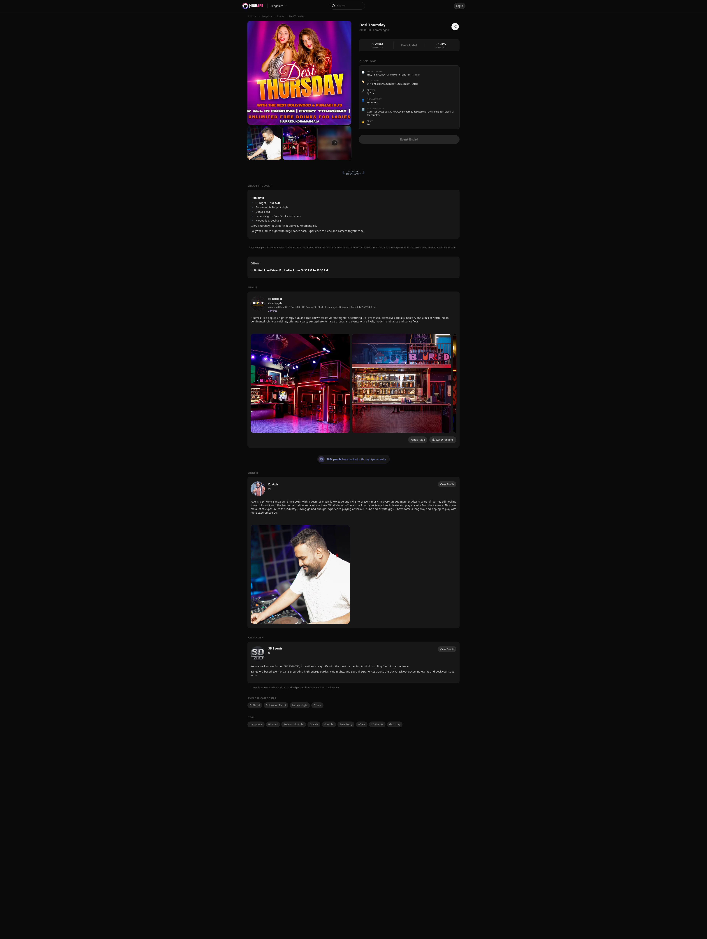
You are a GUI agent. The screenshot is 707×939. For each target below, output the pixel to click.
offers (361, 724)
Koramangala (381, 30)
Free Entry (346, 724)
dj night (329, 724)
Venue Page (417, 439)
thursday (394, 724)
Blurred (273, 724)
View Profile (447, 484)
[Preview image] (300, 383)
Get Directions (444, 439)
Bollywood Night (386, 83)
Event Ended (409, 139)
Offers (414, 83)
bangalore (256, 724)
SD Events (377, 724)
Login (459, 6)
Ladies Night (403, 83)
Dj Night (371, 83)
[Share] (455, 26)
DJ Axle (314, 724)
